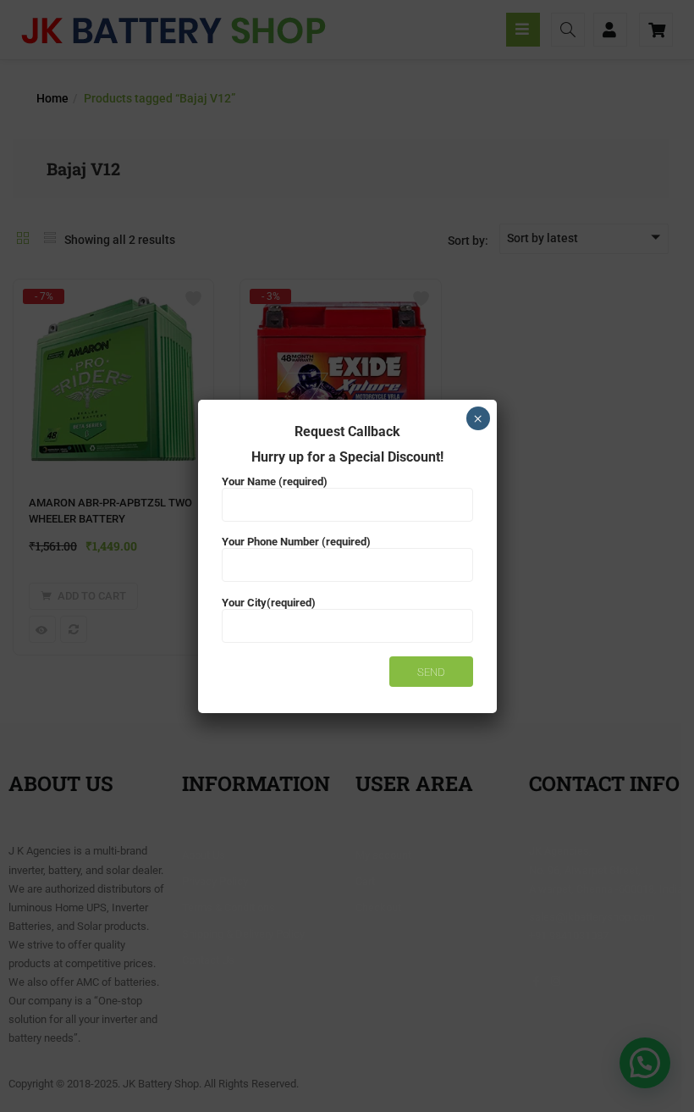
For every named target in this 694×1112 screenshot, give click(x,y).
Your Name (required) (275, 481)
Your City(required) (269, 602)
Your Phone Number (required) (296, 541)
